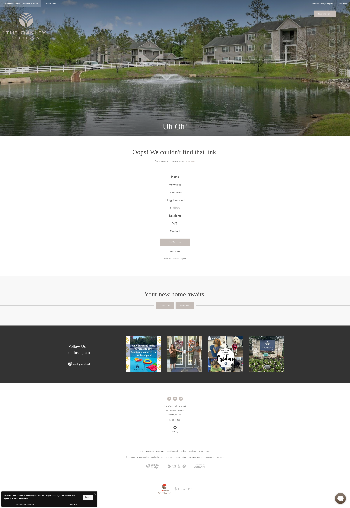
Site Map (220, 457)
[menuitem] (175, 177)
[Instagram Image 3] (225, 354)
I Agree (88, 497)
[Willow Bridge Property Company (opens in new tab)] (152, 468)
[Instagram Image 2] (184, 354)
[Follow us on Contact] (175, 399)
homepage (190, 161)
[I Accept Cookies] (95, 495)
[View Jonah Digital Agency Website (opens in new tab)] (199, 467)
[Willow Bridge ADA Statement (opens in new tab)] (179, 467)
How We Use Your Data (25, 505)
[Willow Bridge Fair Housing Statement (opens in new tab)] (174, 467)
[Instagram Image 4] (266, 354)
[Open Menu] (342, 14)
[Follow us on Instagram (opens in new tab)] (181, 399)
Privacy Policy (181, 457)
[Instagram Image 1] (143, 354)
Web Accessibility (195, 457)
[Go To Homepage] (25, 26)
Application (209, 457)
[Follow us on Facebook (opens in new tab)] (169, 399)
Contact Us (73, 505)
